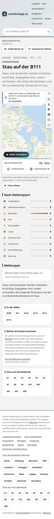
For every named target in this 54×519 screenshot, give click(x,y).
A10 (30, 384)
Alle (41, 163)
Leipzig (32, 474)
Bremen (44, 474)
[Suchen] (48, 31)
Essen (21, 474)
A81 (16, 391)
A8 (15, 384)
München (33, 461)
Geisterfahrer (38, 8)
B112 (35, 313)
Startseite (6, 57)
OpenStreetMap (28, 158)
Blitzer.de (47, 158)
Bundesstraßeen (20, 57)
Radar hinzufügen (18, 154)
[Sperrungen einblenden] (49, 119)
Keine (47, 163)
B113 (44, 313)
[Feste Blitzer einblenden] (49, 109)
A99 (24, 391)
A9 (22, 384)
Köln (45, 461)
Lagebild (36, 3)
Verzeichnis (37, 18)
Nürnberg (36, 481)
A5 (36, 378)
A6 (44, 378)
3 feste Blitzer (14, 185)
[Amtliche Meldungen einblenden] (49, 114)
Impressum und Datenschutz (14, 449)
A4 (29, 378)
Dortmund (9, 474)
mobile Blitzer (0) (15, 49)
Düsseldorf (37, 467)
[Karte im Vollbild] (49, 99)
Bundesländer (8, 445)
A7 (8, 384)
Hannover (21, 481)
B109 (9, 313)
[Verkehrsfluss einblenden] (49, 104)
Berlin (7, 461)
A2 (15, 378)
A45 (38, 384)
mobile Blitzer (17, 169)
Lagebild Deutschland (11, 436)
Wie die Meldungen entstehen (18, 359)
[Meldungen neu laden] (49, 125)
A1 (8, 378)
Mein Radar (37, 23)
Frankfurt (8, 467)
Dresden (8, 481)
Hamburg (19, 461)
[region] (27, 125)
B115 (9, 320)
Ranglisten (37, 13)
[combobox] (27, 31)
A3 (22, 378)
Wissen (48, 18)
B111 (32, 57)
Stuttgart (22, 467)
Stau (44, 3)
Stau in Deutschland (32, 436)
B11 (17, 313)
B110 (26, 313)
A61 (8, 391)
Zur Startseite (15, 101)
